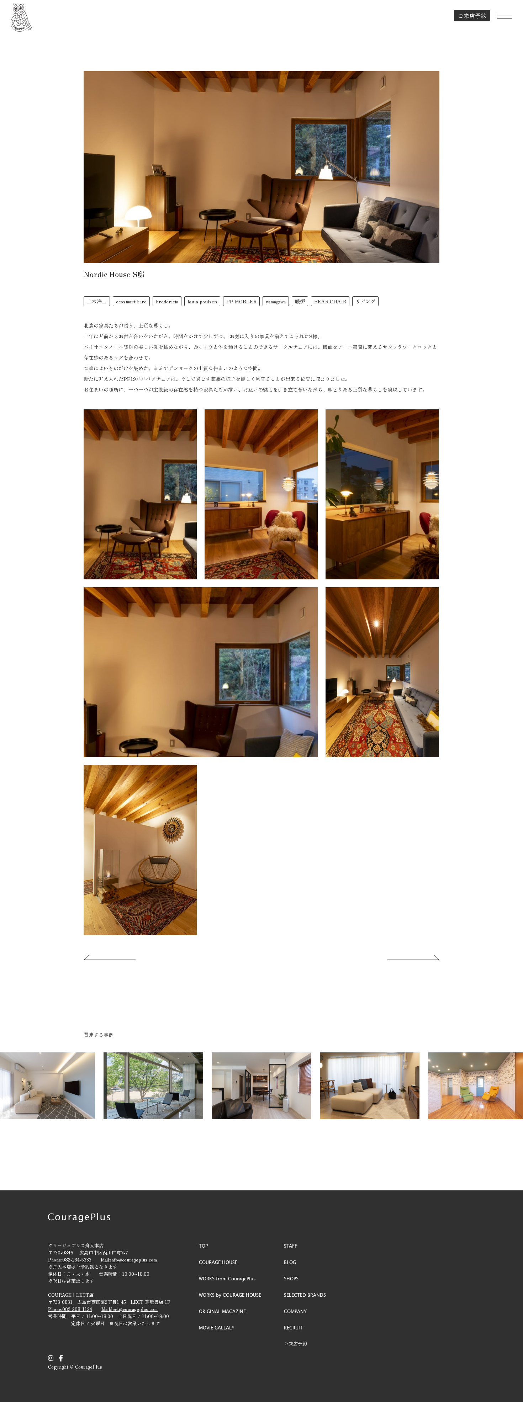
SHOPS (291, 1278)
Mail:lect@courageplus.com (129, 1309)
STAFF (290, 1245)
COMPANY (295, 1311)
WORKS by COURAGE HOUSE (230, 1294)
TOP (203, 1245)
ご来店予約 (472, 15)
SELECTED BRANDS (305, 1294)
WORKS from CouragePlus (227, 1278)
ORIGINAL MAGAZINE (222, 1311)
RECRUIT (293, 1327)
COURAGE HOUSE (218, 1262)
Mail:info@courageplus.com (129, 1259)
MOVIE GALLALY (216, 1327)
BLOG (290, 1262)
